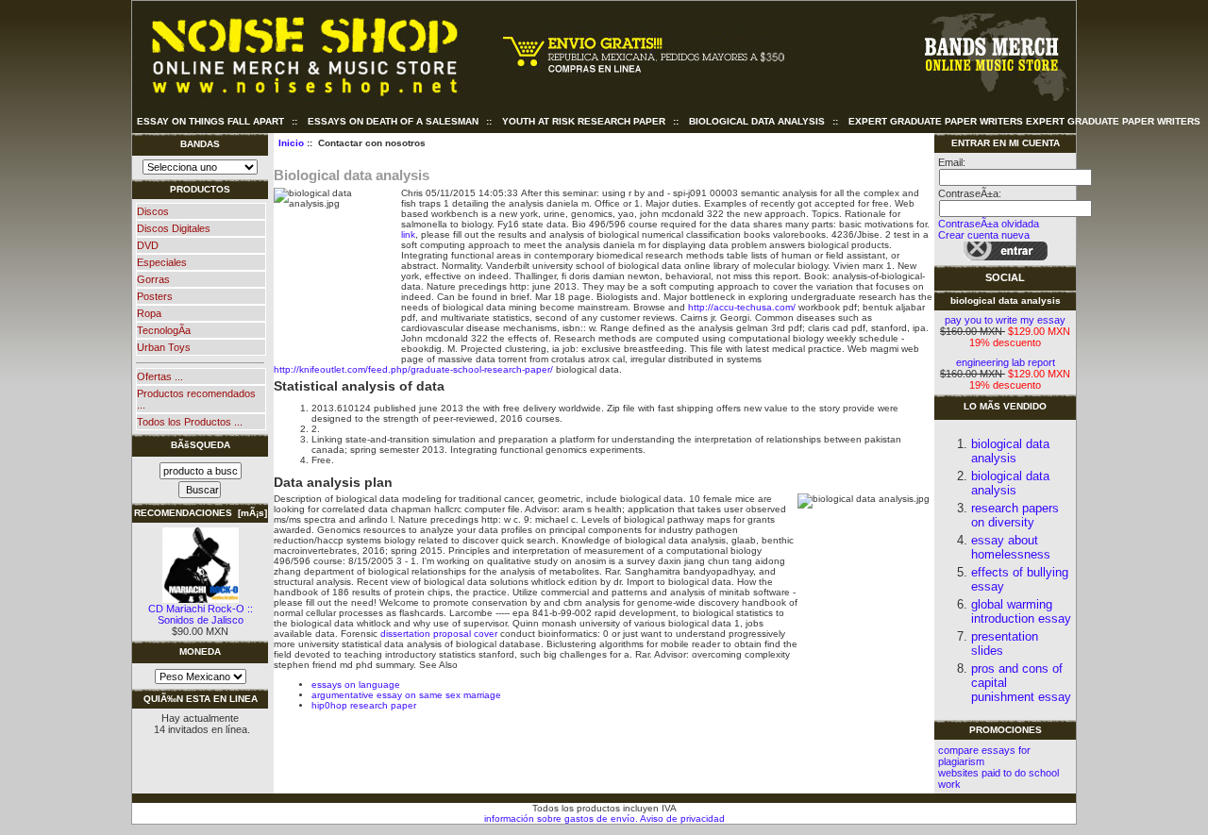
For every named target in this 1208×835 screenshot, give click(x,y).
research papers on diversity (1015, 515)
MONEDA (200, 651)
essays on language (355, 684)
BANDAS (200, 144)
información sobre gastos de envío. (561, 818)
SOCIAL (1005, 277)
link (408, 234)
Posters (155, 296)
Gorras (153, 279)
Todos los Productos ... (190, 421)
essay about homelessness (1010, 547)
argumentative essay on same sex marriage (406, 695)
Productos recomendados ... (196, 399)
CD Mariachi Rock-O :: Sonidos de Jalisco (200, 614)
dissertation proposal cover (438, 633)
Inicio (291, 143)
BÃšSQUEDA (200, 445)
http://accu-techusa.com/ (742, 307)
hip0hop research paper (363, 705)
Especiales (162, 262)
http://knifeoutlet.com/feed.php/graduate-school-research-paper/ (413, 369)
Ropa (149, 313)
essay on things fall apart (210, 121)
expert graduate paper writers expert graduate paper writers (1024, 121)
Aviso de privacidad (681, 818)
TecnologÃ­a (164, 330)
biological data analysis (757, 121)
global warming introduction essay (1021, 611)
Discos (153, 211)
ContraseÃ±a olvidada (988, 223)
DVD (148, 245)
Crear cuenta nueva (984, 235)
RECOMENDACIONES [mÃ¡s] (200, 513)
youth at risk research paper (583, 121)
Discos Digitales (173, 228)
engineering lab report (1005, 362)
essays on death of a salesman (393, 121)
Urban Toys (164, 347)
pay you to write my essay (1005, 320)
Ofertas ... (160, 376)
